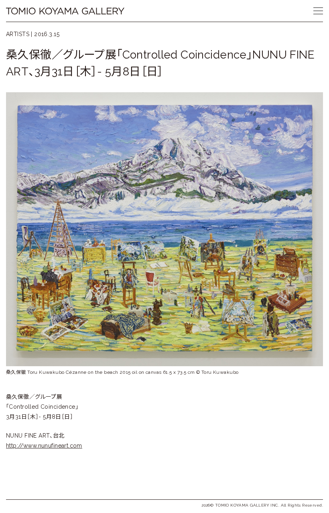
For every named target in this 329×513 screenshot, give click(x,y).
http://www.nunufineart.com (44, 445)
